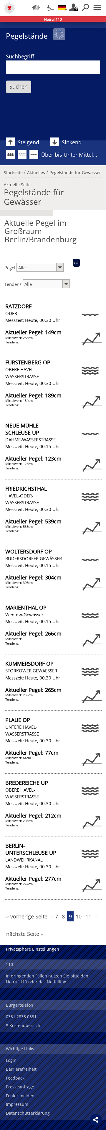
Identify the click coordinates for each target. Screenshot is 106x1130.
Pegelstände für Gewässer (75, 172)
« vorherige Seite (26, 916)
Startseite (13, 172)
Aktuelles (36, 172)
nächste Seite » (24, 933)
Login (11, 1060)
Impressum (17, 1104)
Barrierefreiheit (21, 1069)
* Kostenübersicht (24, 1025)
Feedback (15, 1078)
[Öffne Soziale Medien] (96, 1120)
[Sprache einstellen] (61, 7)
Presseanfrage (20, 1087)
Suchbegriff (20, 56)
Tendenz (13, 284)
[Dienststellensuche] (36, 7)
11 (88, 916)
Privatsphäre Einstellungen (32, 949)
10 (79, 916)
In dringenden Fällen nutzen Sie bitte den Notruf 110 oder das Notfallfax (47, 979)
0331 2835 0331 (21, 1016)
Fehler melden (20, 1095)
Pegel (10, 268)
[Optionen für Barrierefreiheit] (48, 7)
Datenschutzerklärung (28, 1113)
